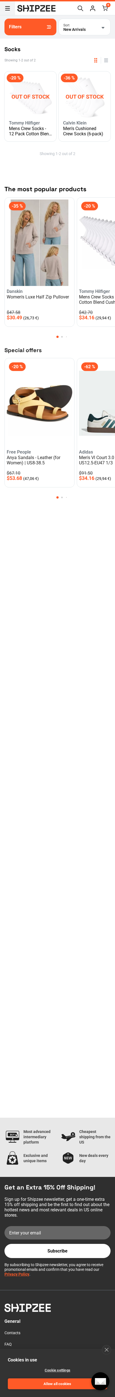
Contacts (12, 1333)
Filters (15, 26)
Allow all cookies (57, 1384)
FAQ (8, 1344)
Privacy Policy (16, 1274)
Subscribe (57, 1251)
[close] (106, 1349)
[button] (92, 8)
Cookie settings (57, 1370)
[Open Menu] (7, 8)
